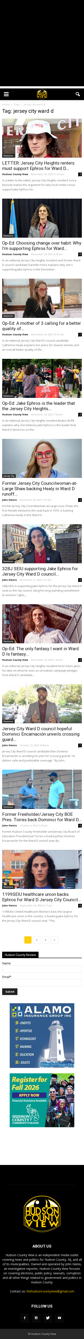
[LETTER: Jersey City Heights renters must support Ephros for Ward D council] (42, 138)
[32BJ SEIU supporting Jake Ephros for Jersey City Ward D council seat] (42, 543)
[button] (78, 94)
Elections (8, 155)
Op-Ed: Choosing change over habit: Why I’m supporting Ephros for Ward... (41, 245)
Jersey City (8, 475)
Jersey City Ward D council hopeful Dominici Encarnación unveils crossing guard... (40, 734)
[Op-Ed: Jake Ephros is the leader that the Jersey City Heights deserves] (42, 378)
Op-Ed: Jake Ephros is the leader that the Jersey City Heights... (38, 406)
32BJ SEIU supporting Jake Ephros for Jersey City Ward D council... (40, 571)
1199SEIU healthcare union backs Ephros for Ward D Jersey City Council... (41, 897)
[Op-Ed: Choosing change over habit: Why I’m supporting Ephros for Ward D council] (42, 218)
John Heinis (9, 499)
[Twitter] (48, 1318)
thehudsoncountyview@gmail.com (50, 1291)
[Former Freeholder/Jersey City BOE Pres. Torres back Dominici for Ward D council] (42, 789)
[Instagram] (36, 1318)
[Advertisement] (42, 44)
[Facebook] (24, 1318)
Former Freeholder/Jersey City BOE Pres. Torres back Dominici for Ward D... (42, 817)
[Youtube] (59, 1318)
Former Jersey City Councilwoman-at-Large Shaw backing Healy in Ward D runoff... (40, 489)
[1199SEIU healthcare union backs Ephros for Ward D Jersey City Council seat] (42, 869)
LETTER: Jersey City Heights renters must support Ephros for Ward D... (38, 165)
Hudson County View (15, 174)
